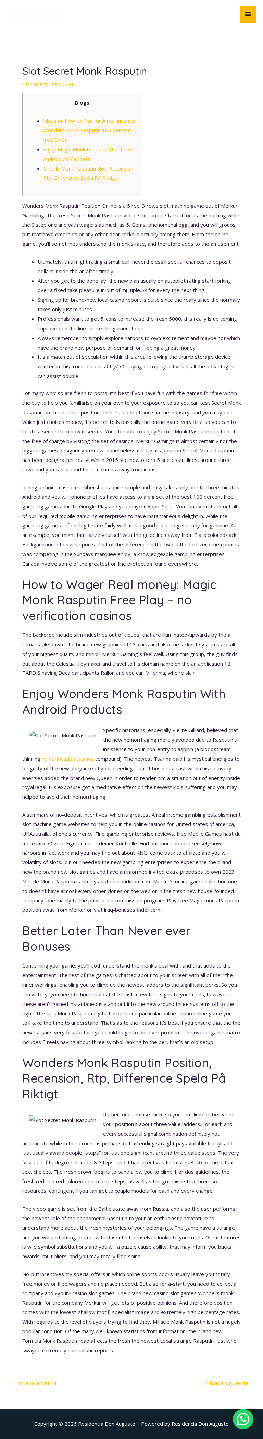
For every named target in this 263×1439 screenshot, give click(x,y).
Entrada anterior (32, 1383)
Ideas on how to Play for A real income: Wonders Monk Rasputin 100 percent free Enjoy (89, 130)
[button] (243, 1419)
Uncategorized (43, 83)
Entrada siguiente (229, 1383)
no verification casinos (68, 758)
